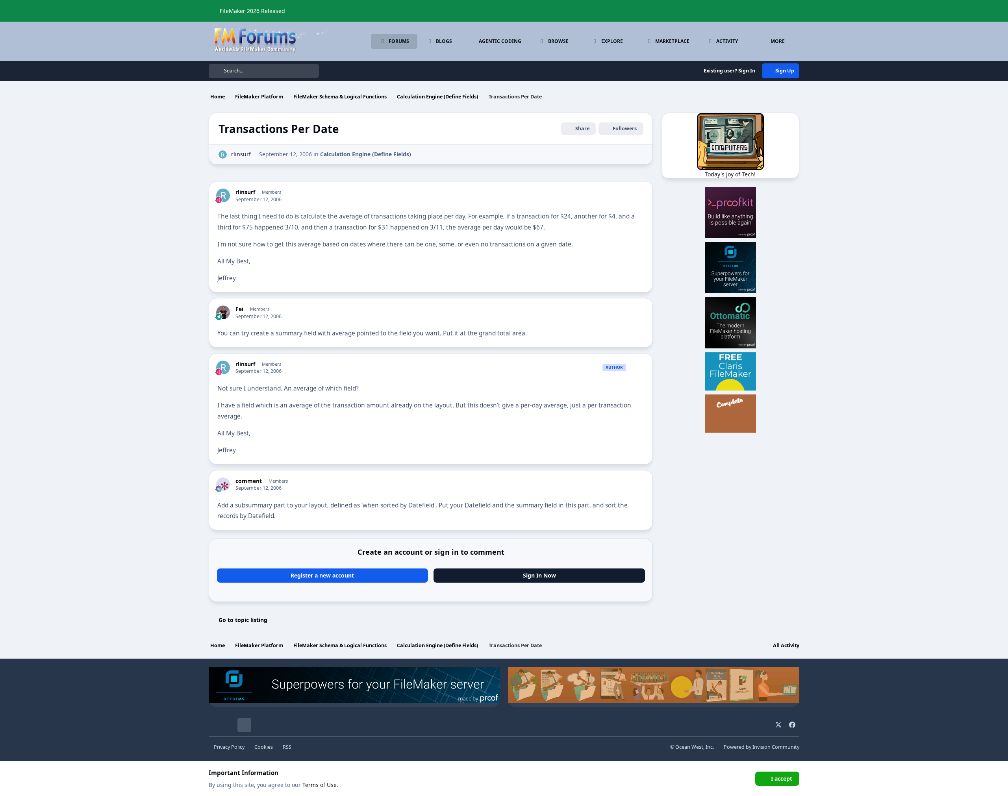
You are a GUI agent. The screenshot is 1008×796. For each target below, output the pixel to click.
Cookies (263, 747)
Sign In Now (539, 575)
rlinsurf (241, 154)
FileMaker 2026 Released (252, 11)
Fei (239, 309)
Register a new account (322, 575)
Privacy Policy (229, 747)
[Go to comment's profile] (223, 484)
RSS (287, 747)
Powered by (761, 747)
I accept (781, 778)
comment (248, 481)
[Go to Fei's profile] (223, 312)
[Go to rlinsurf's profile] (223, 154)
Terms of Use (319, 785)
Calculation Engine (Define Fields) (365, 154)
